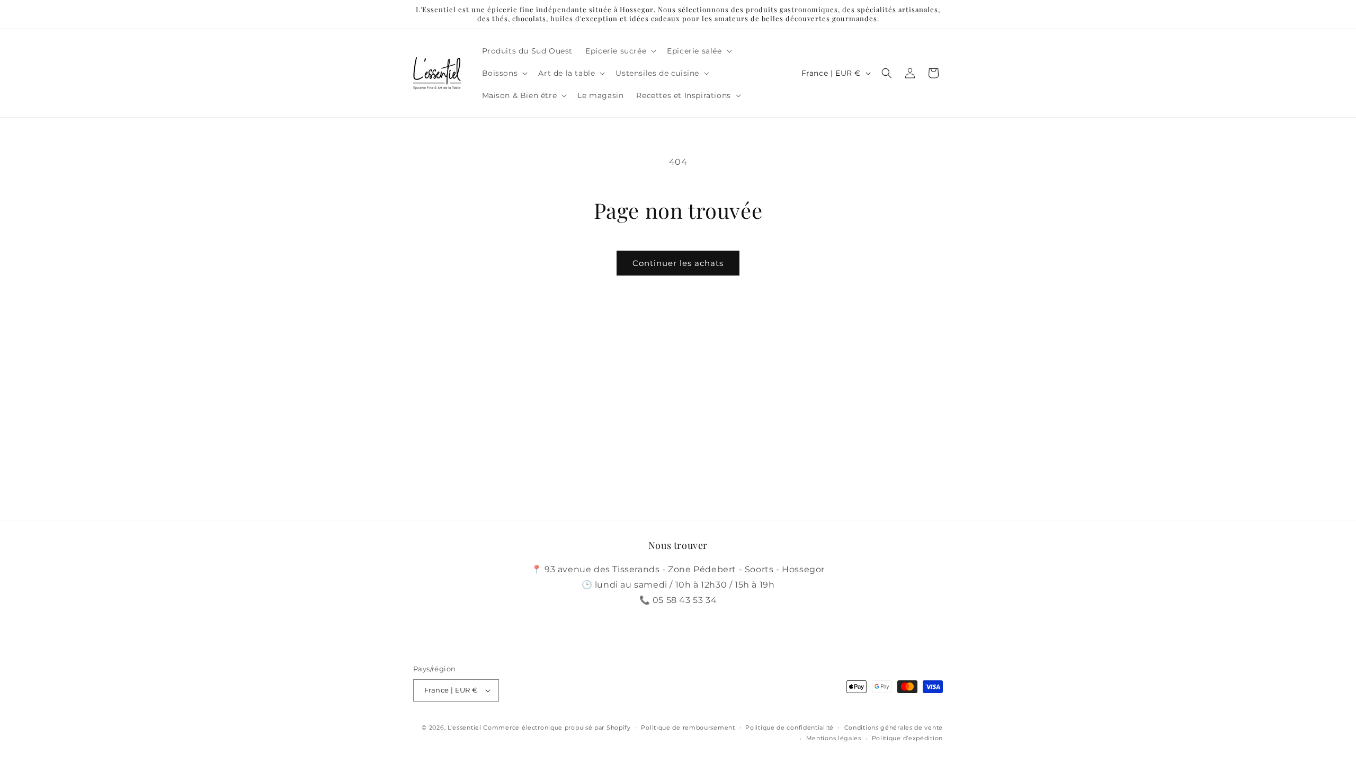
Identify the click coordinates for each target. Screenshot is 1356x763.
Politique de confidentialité (789, 727)
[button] (620, 51)
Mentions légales (833, 738)
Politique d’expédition (907, 738)
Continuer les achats (678, 263)
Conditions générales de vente (893, 727)
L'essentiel (464, 727)
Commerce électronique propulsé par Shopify (556, 727)
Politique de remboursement (688, 727)
